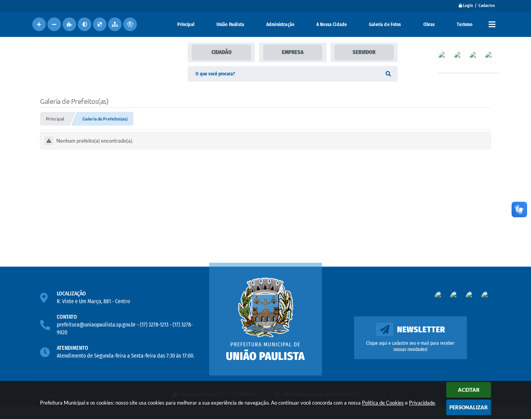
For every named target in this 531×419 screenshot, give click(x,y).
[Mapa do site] (115, 24)
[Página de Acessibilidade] (130, 24)
